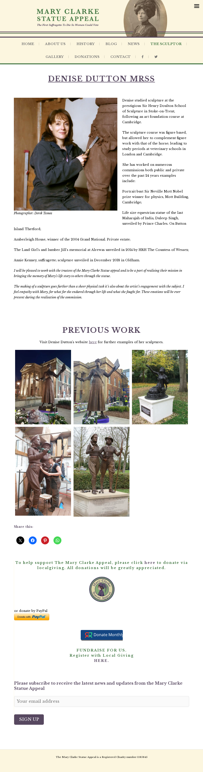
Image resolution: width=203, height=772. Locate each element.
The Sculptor (166, 44)
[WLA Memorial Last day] (43, 471)
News (134, 44)
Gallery (55, 57)
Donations (87, 57)
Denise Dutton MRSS (101, 78)
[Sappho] (160, 387)
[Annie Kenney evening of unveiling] (43, 387)
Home (28, 44)
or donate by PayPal (31, 611)
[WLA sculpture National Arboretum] (101, 471)
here (93, 342)
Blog (111, 44)
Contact (120, 57)
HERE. (101, 660)
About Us (55, 44)
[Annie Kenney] (101, 387)
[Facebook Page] (143, 56)
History (85, 44)
